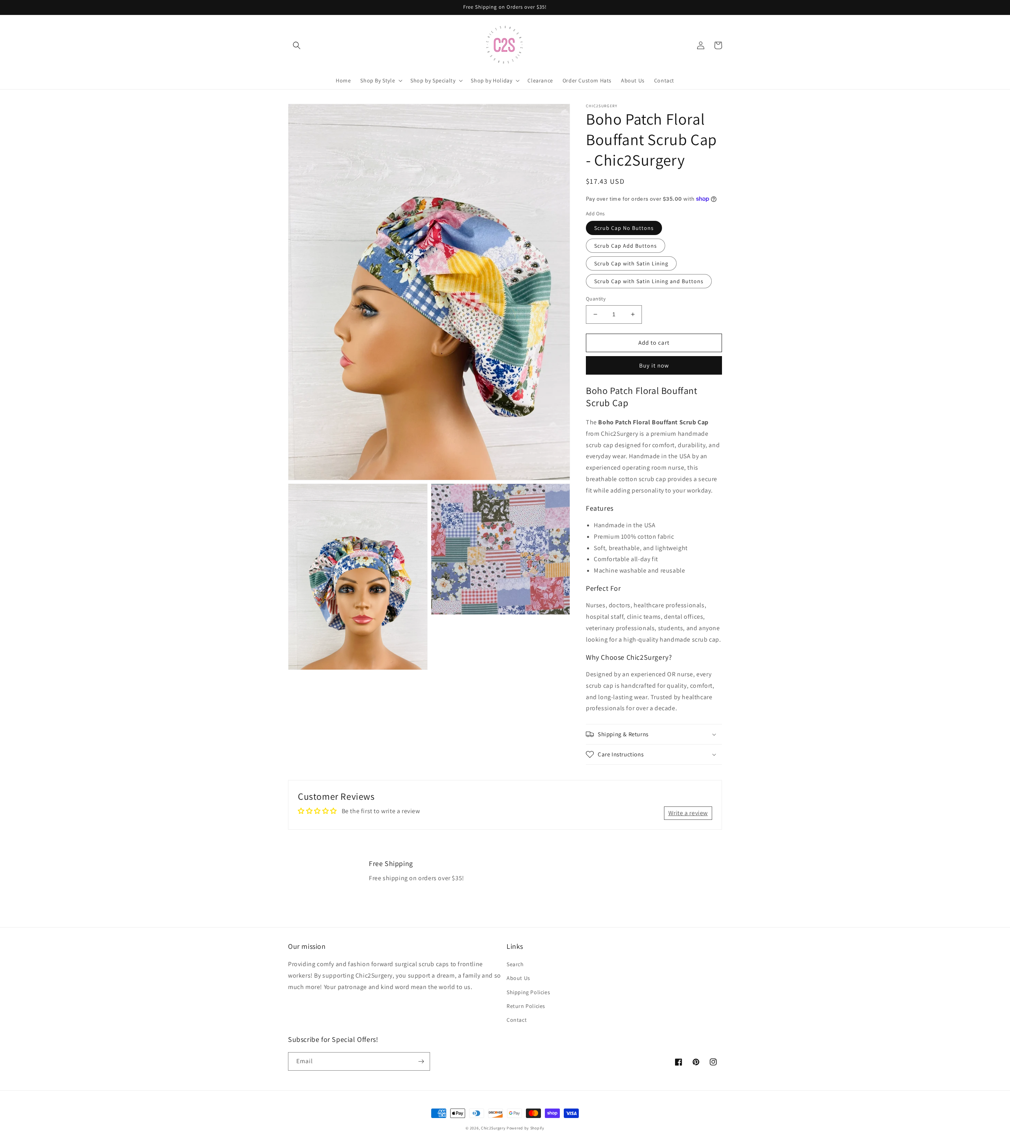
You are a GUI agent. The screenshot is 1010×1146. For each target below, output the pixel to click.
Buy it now (654, 365)
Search (515, 964)
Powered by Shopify (525, 1128)
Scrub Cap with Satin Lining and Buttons (648, 281)
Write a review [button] (688, 813)
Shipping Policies (528, 992)
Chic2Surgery (493, 1128)
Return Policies (526, 1006)
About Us (518, 978)
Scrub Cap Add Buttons (625, 245)
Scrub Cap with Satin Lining (631, 263)
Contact (517, 1019)
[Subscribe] (421, 1061)
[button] (296, 45)
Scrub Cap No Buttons (624, 227)
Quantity (596, 298)
